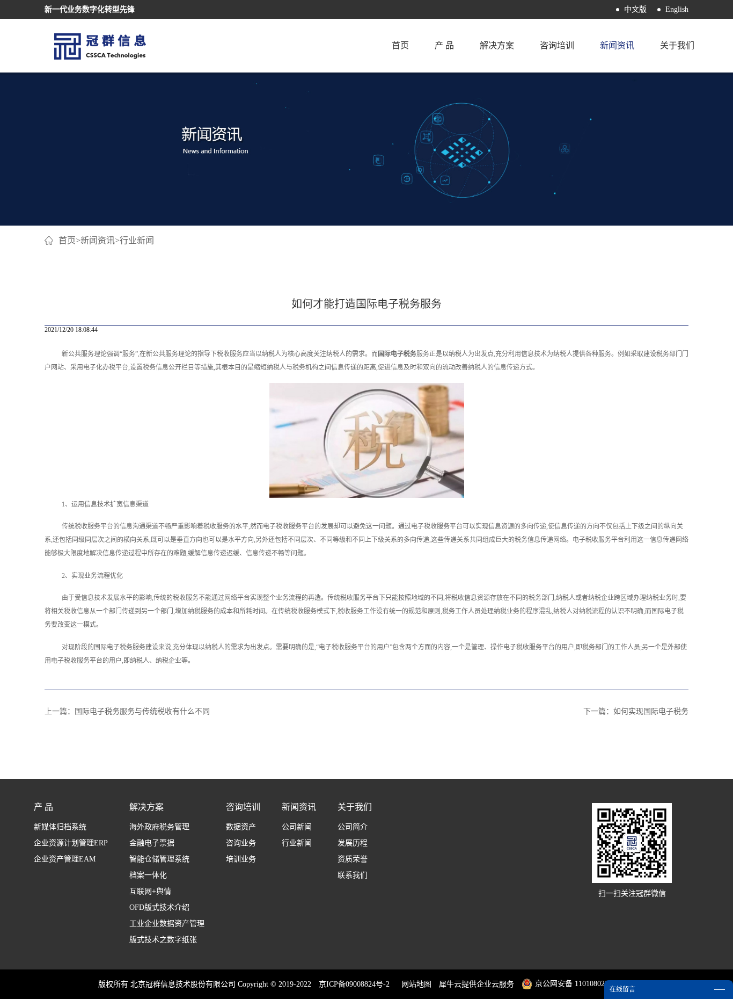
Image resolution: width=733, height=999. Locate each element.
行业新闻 (137, 240)
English (676, 9)
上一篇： (127, 711)
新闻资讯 (97, 240)
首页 (400, 45)
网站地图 (414, 984)
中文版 (635, 9)
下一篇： (635, 711)
